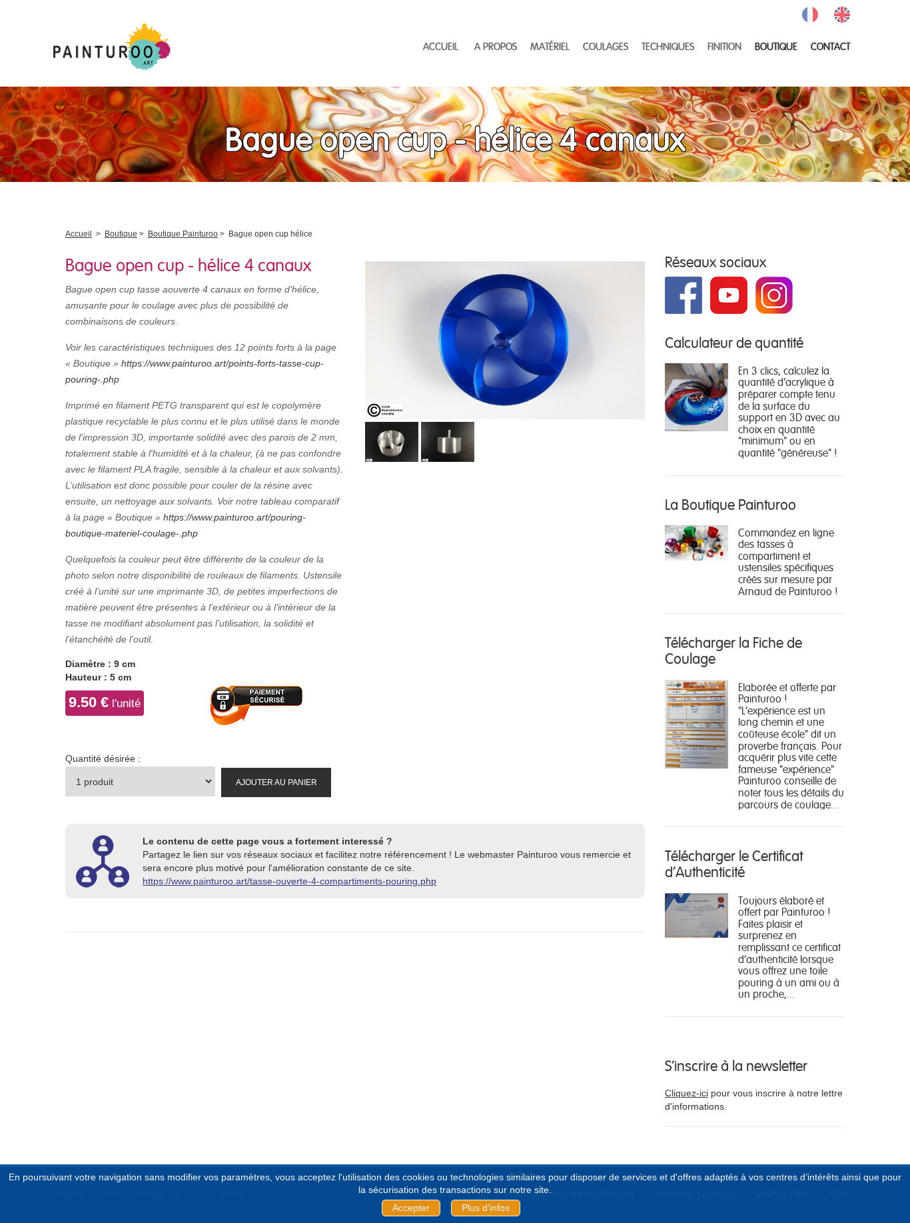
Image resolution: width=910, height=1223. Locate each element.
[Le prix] (696, 914)
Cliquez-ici (686, 1093)
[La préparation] (696, 723)
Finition (724, 46)
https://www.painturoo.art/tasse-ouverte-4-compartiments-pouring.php (289, 881)
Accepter (411, 1207)
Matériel (550, 46)
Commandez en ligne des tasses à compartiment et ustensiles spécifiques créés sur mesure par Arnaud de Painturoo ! (787, 561)
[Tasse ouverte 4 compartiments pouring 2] (447, 439)
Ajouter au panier (276, 782)
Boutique (776, 46)
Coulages (605, 46)
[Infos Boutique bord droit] (696, 542)
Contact (830, 46)
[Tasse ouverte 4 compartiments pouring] (505, 335)
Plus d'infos (486, 1207)
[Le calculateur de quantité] (696, 396)
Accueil (440, 46)
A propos (495, 46)
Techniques (668, 46)
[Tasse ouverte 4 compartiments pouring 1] (391, 439)
